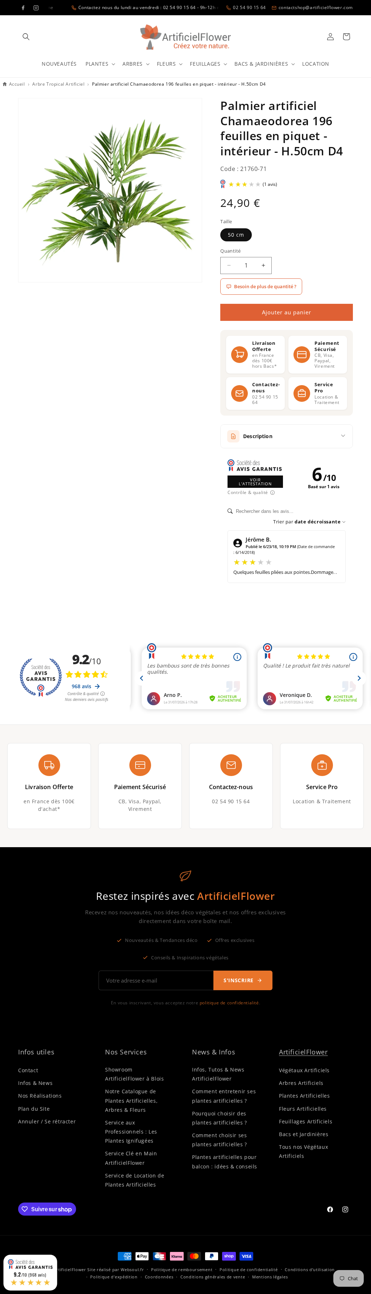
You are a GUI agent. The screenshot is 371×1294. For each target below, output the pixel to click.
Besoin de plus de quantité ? (265, 286)
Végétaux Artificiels (304, 1070)
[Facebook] (23, 7)
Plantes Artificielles (304, 1095)
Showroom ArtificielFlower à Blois (134, 1074)
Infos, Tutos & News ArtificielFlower (218, 1074)
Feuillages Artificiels (305, 1121)
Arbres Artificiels (301, 1082)
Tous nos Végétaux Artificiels (303, 1151)
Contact (28, 1070)
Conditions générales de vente (212, 1276)
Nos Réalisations (40, 1095)
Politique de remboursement (181, 1269)
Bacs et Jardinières (303, 1134)
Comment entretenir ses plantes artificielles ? (224, 1096)
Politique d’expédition (113, 1276)
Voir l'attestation (255, 481)
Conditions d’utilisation (310, 1269)
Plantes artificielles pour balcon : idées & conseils (224, 1162)
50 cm (236, 234)
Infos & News (35, 1082)
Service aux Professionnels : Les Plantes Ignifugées (131, 1131)
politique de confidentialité (229, 1003)
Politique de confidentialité (249, 1269)
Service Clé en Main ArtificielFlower (131, 1158)
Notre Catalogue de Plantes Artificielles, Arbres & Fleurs (131, 1100)
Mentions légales (270, 1276)
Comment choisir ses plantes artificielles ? (219, 1140)
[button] (26, 37)
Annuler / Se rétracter (47, 1121)
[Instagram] (36, 7)
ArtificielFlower (303, 1052)
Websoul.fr (132, 1269)
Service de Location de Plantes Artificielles (134, 1180)
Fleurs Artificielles (303, 1108)
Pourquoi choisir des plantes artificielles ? (219, 1118)
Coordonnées (159, 1276)
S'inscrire (239, 980)
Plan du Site (34, 1108)
